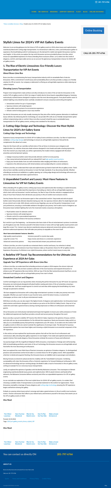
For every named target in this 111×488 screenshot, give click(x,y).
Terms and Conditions (19, 478)
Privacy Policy (34, 478)
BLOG (85, 12)
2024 (8, 421)
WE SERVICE (43, 12)
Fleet (78, 12)
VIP (33, 421)
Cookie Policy (46, 478)
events (20, 421)
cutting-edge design (16, 140)
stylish (29, 421)
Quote (7, 478)
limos (25, 421)
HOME (34, 12)
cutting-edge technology (48, 385)
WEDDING (54, 12)
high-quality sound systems (55, 159)
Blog (106, 485)
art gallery (14, 421)
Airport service (67, 12)
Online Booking (97, 12)
